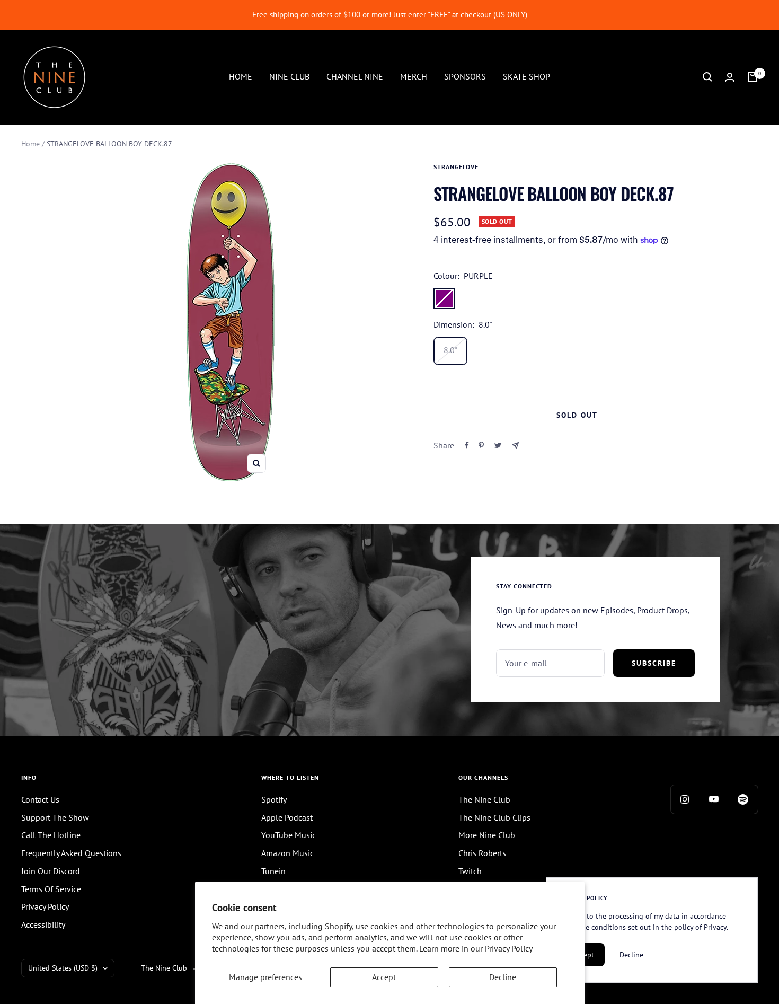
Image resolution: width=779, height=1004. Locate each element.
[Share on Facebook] (467, 445)
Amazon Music (287, 853)
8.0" (450, 350)
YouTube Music (288, 835)
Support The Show (55, 817)
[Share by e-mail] (515, 445)
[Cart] (752, 77)
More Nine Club (486, 835)
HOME (240, 76)
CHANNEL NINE (354, 76)
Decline (502, 977)
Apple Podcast (287, 817)
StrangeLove (456, 167)
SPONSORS (465, 76)
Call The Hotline (51, 835)
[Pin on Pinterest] (481, 445)
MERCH (413, 76)
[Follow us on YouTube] (714, 799)
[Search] (707, 77)
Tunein (273, 871)
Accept (384, 977)
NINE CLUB (289, 76)
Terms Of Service (51, 889)
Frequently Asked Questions (71, 853)
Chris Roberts (482, 853)
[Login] (729, 77)
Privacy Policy (509, 948)
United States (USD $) (63, 968)
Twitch (470, 871)
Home (30, 143)
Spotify (274, 799)
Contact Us (40, 799)
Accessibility (43, 924)
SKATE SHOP (526, 76)
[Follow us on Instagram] (685, 799)
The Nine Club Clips (494, 817)
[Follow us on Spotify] (743, 799)
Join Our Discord (50, 871)
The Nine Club (484, 799)
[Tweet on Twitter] (497, 445)
